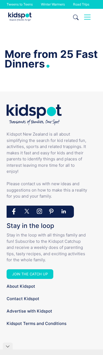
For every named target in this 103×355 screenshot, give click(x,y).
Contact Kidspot (23, 298)
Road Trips (81, 4)
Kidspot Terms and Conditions (36, 323)
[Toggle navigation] (87, 17)
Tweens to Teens (20, 4)
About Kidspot (21, 286)
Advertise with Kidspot (29, 311)
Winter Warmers (53, 4)
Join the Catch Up (30, 274)
